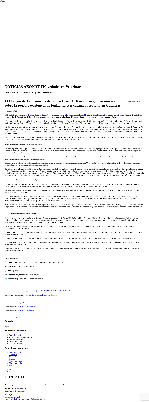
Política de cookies (38, 399)
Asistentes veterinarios (17, 344)
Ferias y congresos (16, 339)
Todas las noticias (15, 335)
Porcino (12, 359)
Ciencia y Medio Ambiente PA (20, 337)
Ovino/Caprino (14, 357)
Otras (11, 365)
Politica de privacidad (22, 399)
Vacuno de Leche (15, 363)
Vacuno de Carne (15, 361)
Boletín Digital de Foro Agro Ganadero (43, 295)
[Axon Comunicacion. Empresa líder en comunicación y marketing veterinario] (74, 4)
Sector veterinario (15, 341)
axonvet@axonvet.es (17, 391)
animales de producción (20, 303)
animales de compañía (19, 299)
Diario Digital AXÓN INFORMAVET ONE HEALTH (49, 291)
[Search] (15, 326)
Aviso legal (9, 399)
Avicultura (13, 355)
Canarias (7, 317)
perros (18, 317)
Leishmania (13, 317)
